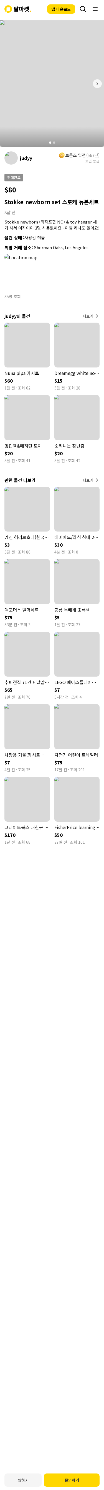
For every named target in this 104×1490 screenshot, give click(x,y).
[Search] (82, 9)
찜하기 (23, 1480)
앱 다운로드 (61, 9)
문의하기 (72, 1480)
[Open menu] (95, 9)
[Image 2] (54, 142)
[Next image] (97, 83)
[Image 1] (50, 142)
